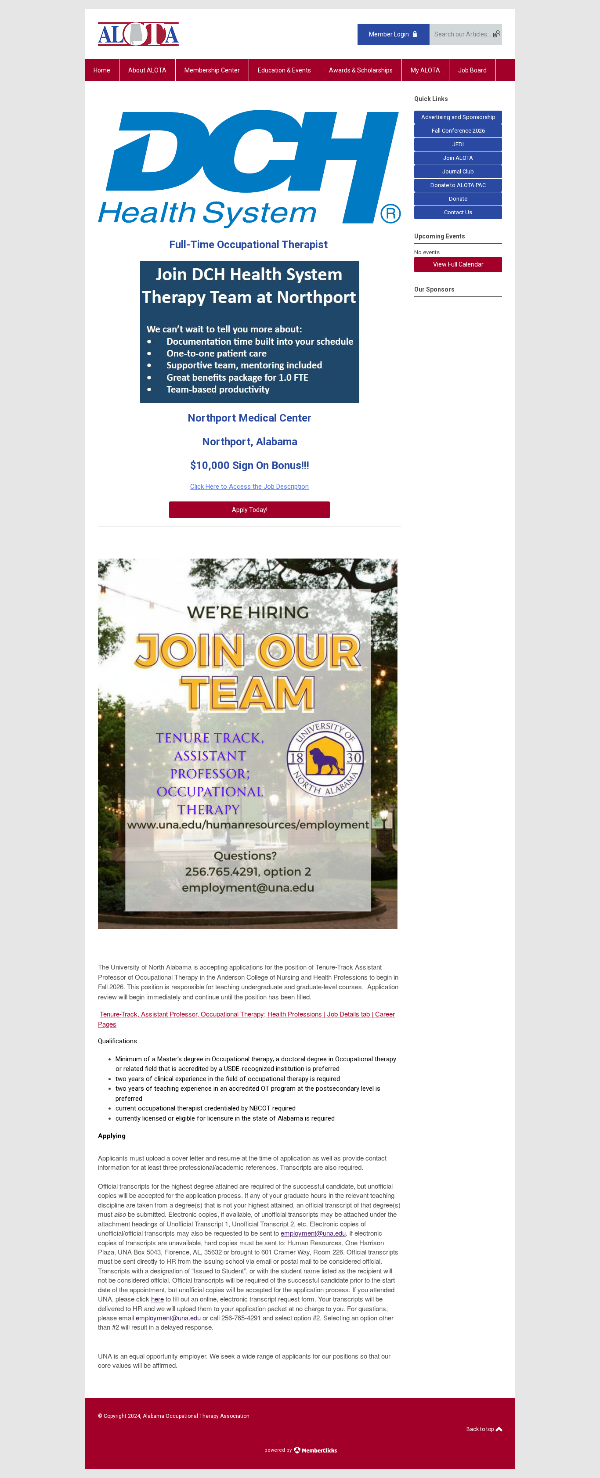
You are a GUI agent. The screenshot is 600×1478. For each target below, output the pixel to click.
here (157, 1298)
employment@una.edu (313, 1232)
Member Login (389, 34)
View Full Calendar (458, 264)
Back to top (480, 1429)
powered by (278, 1450)
